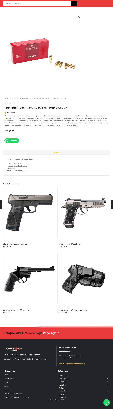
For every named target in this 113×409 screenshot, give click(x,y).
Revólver (62, 385)
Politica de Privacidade (13, 394)
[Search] (74, 3)
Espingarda (63, 379)
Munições (20, 98)
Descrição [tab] (56, 152)
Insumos (13, 98)
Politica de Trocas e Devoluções (16, 397)
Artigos (7, 386)
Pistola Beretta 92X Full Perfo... (70, 244)
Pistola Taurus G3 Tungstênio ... (16, 244)
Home (6, 375)
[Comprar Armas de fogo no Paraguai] (14, 349)
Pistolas (62, 382)
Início (6, 98)
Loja (6, 382)
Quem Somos (9, 379)
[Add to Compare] (53, 193)
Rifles (61, 388)
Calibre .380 (29, 98)
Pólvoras (62, 394)
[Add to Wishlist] (53, 189)
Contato (7, 390)
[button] (106, 402)
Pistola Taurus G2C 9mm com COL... (72, 310)
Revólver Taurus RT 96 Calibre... (16, 310)
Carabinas (63, 375)
